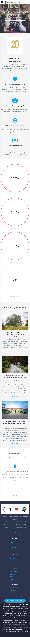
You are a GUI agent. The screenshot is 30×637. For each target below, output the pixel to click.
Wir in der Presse (14, 587)
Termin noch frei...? (15, 17)
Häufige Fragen (13, 571)
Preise (11, 579)
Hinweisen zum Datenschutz (18, 632)
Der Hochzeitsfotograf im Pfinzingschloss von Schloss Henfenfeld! (15, 334)
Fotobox (12, 542)
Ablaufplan (12, 576)
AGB (11, 563)
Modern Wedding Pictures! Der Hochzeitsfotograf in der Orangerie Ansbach (15, 423)
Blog (11, 592)
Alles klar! (15, 634)
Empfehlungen (13, 547)
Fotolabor (12, 550)
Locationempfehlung (14, 544)
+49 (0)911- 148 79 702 (21, 524)
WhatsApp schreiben (15, 600)
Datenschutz (13, 560)
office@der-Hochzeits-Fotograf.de (15, 534)
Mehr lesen (15, 350)
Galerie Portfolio (15, 22)
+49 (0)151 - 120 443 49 (20, 521)
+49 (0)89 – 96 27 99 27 (20, 523)
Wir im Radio (13, 590)
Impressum (12, 558)
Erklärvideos (13, 574)
